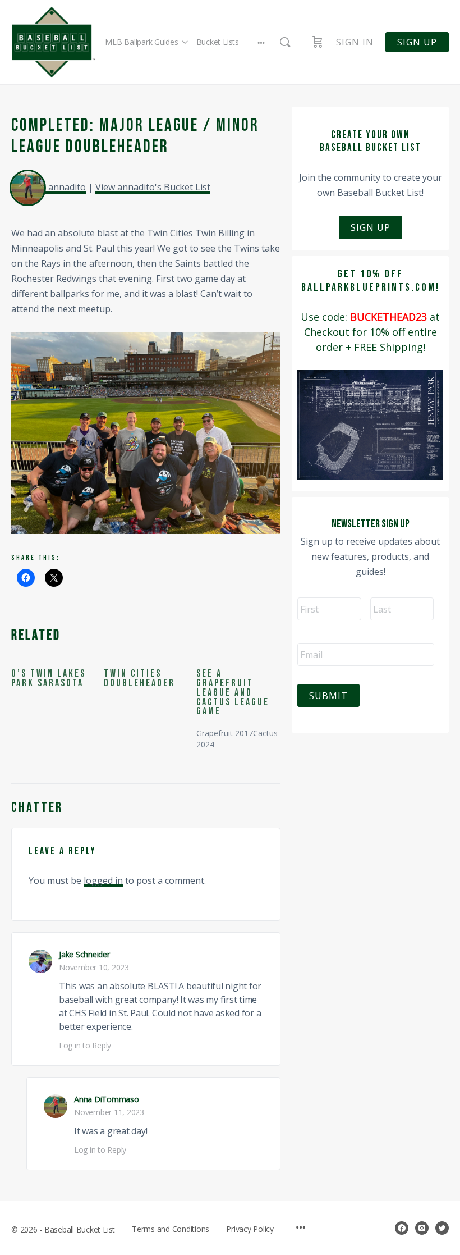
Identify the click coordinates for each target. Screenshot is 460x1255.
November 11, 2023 (109, 1112)
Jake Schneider (84, 954)
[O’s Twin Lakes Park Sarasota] (57, 679)
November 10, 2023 (94, 967)
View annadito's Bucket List (152, 187)
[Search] (285, 42)
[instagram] (422, 1228)
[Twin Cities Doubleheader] (150, 679)
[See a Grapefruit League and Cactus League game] (242, 704)
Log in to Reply (85, 1045)
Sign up (417, 42)
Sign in (355, 42)
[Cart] (317, 42)
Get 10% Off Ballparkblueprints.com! (370, 280)
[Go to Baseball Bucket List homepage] (53, 42)
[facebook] (401, 1228)
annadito (67, 187)
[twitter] (442, 1228)
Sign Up (370, 227)
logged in (103, 880)
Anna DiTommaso (106, 1099)
